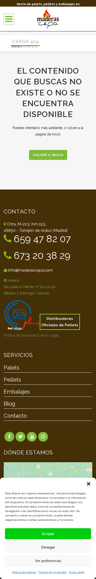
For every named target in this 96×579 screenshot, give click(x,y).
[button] (88, 483)
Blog (9, 404)
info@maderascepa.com (30, 270)
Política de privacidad (52, 572)
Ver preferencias (48, 561)
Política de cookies (24, 572)
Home (15, 46)
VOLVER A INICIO (48, 155)
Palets (11, 368)
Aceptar (48, 534)
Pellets (12, 380)
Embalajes (17, 392)
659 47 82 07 (41, 238)
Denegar (48, 547)
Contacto (15, 416)
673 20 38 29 (40, 255)
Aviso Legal (76, 572)
